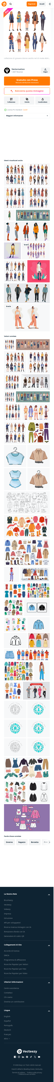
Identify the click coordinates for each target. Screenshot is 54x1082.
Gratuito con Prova (27, 81)
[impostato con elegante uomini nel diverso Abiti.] (26, 381)
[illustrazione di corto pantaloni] (32, 915)
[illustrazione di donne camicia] (15, 643)
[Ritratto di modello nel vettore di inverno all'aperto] (15, 359)
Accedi (42, 4)
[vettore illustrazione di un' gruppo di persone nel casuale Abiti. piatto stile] (17, 988)
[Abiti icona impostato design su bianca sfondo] (15, 1006)
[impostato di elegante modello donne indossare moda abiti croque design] (18, 505)
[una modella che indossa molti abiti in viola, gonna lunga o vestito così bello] (18, 315)
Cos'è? (25, 110)
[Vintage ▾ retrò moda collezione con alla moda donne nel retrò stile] (15, 221)
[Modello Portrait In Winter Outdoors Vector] (12, 297)
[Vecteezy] (4, 3)
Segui (45, 72)
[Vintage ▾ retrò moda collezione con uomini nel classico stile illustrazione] (15, 335)
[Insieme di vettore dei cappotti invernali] (15, 917)
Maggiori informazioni (14, 116)
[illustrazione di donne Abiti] (15, 620)
